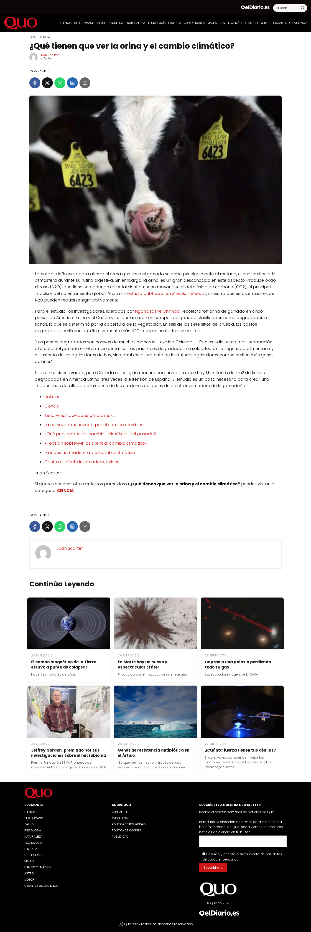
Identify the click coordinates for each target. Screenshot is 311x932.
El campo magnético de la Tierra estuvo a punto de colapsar (64, 664)
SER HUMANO (83, 23)
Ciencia (51, 406)
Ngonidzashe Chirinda (157, 311)
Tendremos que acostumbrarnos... (79, 415)
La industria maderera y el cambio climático (89, 452)
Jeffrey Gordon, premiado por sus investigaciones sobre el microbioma (68, 752)
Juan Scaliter (49, 55)
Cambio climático (232, 23)
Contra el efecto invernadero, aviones (83, 462)
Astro (253, 23)
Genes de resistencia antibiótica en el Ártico (153, 752)
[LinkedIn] (72, 82)
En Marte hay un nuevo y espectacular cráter (142, 664)
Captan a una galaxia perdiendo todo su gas (238, 664)
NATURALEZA (136, 23)
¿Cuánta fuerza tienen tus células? (240, 750)
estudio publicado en (166, 293)
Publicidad (120, 836)
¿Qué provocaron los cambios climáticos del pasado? (100, 434)
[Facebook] (34, 82)
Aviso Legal (120, 818)
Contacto (119, 812)
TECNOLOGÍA (157, 23)
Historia (174, 23)
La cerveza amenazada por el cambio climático (94, 425)
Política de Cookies (126, 830)
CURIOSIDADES (194, 23)
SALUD (100, 23)
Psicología (116, 23)
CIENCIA (65, 23)
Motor (265, 23)
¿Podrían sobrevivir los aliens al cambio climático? (95, 443)
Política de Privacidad (129, 824)
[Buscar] (302, 7)
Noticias (52, 397)
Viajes (212, 23)
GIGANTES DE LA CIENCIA (290, 23)
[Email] (84, 82)
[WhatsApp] (59, 82)
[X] (47, 82)
